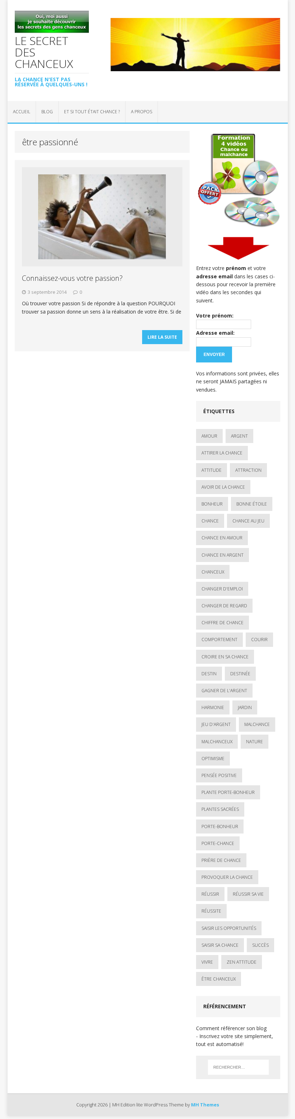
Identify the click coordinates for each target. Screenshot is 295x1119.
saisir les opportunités (228, 928)
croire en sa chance (225, 657)
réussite (211, 911)
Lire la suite (162, 337)
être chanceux (218, 979)
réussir (210, 894)
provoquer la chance (227, 877)
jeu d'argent (216, 724)
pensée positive (219, 775)
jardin (245, 707)
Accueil (21, 112)
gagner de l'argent (224, 691)
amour (209, 436)
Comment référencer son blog (231, 1028)
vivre (207, 962)
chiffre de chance (222, 623)
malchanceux (216, 742)
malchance (257, 724)
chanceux (212, 572)
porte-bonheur (219, 826)
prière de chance (221, 860)
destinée (240, 674)
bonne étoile (251, 504)
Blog (47, 112)
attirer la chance (221, 453)
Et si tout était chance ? (92, 112)
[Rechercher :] (238, 1067)
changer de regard (224, 606)
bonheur (212, 504)
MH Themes (205, 1104)
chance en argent (222, 555)
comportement (219, 639)
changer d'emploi (222, 589)
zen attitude (242, 962)
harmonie (212, 707)
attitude (211, 470)
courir (259, 639)
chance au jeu (248, 521)
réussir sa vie (248, 894)
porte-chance (217, 843)
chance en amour (221, 538)
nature (254, 742)
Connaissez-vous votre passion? (72, 278)
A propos (141, 112)
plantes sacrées (220, 809)
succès (260, 945)
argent (239, 436)
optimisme (212, 758)
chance (210, 521)
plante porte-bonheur (228, 792)
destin (209, 674)
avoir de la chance (223, 487)
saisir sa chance (220, 945)
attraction (248, 470)
